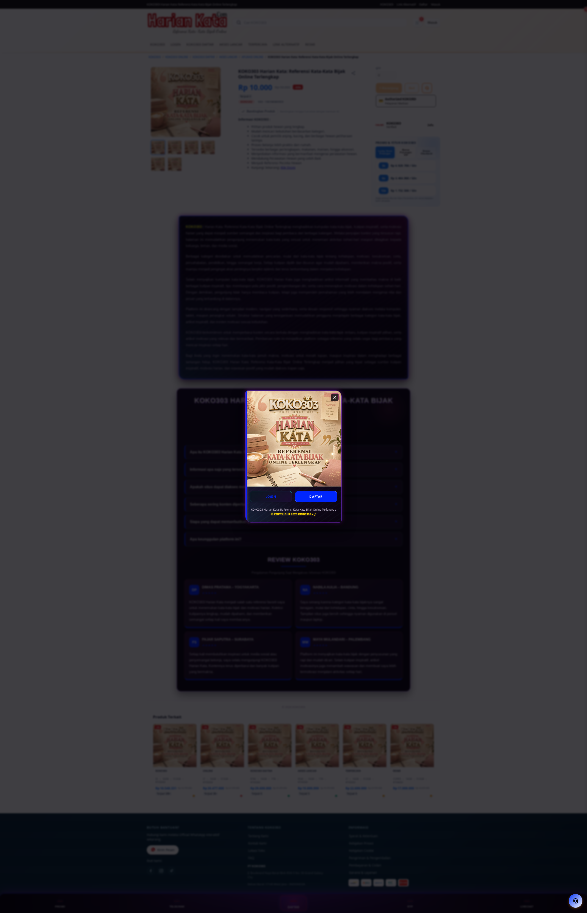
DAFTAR (316, 497)
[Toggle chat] (575, 901)
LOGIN (271, 497)
